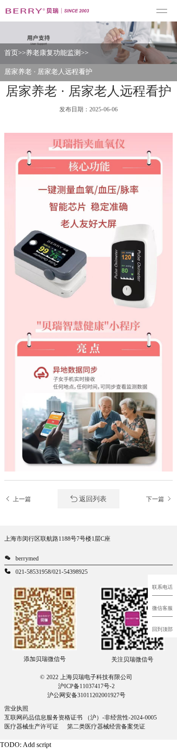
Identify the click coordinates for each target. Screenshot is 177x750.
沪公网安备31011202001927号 (86, 695)
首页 (11, 52)
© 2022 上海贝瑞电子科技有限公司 (86, 677)
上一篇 (21, 499)
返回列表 (92, 498)
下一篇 (156, 499)
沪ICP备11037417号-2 (86, 686)
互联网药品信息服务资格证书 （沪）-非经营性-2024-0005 (80, 717)
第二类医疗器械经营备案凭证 (106, 726)
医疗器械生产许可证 (31, 726)
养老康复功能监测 (53, 52)
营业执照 (16, 708)
